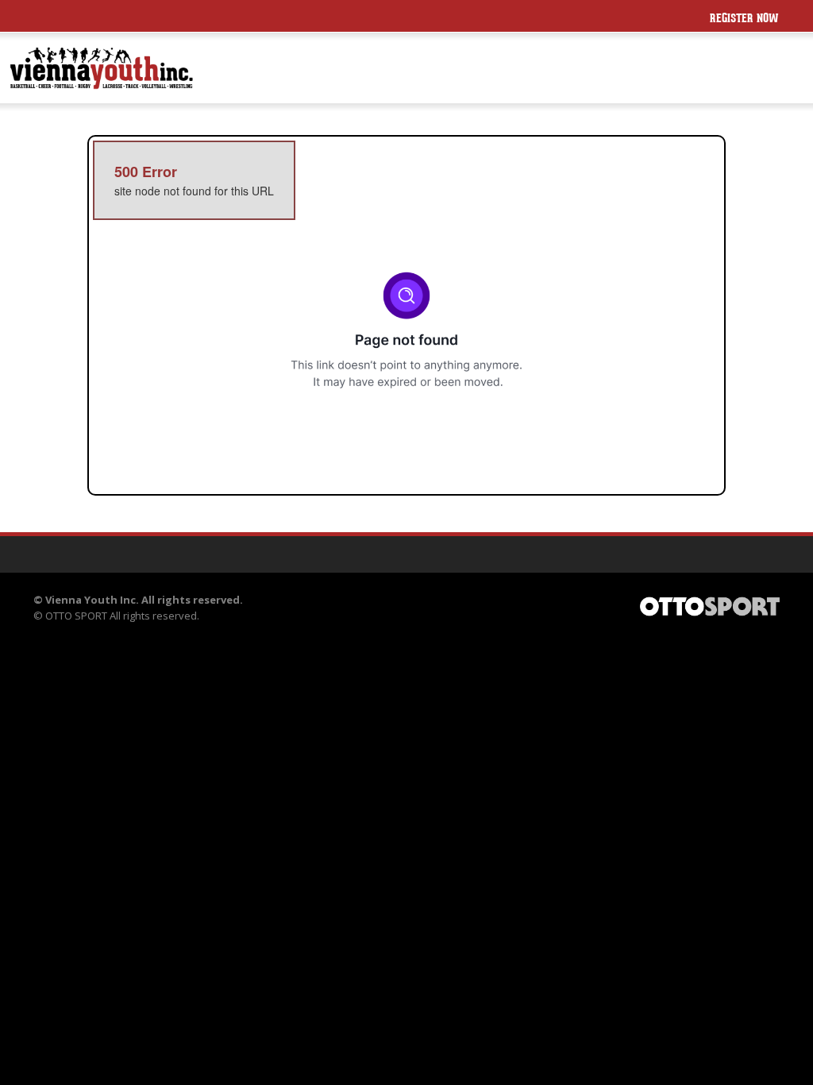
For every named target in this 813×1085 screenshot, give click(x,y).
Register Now (744, 19)
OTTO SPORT (76, 615)
